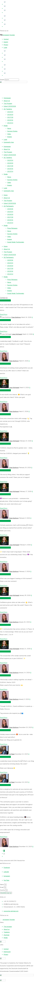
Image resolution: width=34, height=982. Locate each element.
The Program (8, 104)
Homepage (7, 98)
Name (2, 885)
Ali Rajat (12, 754)
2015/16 (10, 120)
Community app (5, 300)
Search (2, 80)
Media (6, 126)
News (9, 128)
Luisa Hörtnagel (17, 334)
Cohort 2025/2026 (10, 106)
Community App (9, 142)
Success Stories (12, 131)
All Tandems (8, 109)
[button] (17, 297)
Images (9, 137)
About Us (7, 101)
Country (2, 890)
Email (2, 887)
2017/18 (10, 117)
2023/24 (10, 112)
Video (9, 134)
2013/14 (10, 123)
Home (6, 195)
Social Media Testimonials (15, 242)
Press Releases (12, 228)
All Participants (9, 206)
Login (5, 140)
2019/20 (10, 115)
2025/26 (10, 209)
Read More (3, 314)
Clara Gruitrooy (16, 317)
